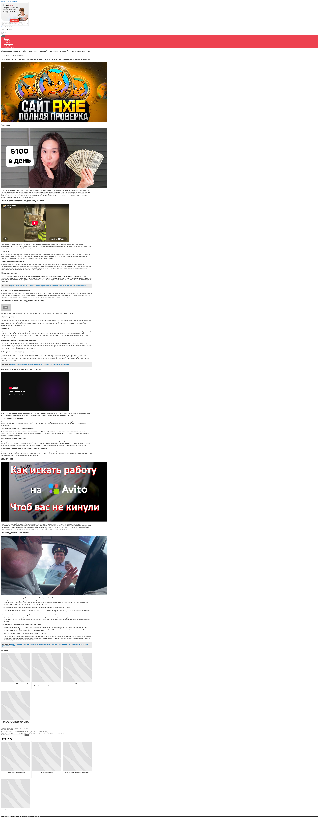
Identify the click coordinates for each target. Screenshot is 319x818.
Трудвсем (7, 45)
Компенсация (8, 44)
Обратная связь (9, 47)
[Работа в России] (7, 27)
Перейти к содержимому (9, 1)
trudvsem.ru (36, 816)
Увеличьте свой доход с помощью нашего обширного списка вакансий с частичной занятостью (33, 733)
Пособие (7, 40)
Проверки (7, 42)
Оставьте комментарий (21, 728)
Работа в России (6, 30)
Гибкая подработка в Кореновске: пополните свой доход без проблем (24, 731)
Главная (6, 39)
